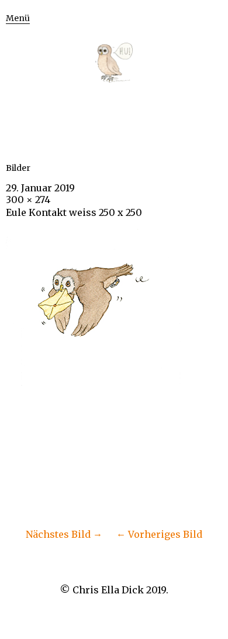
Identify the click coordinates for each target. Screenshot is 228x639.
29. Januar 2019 (40, 188)
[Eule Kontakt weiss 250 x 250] (93, 382)
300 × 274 (28, 199)
